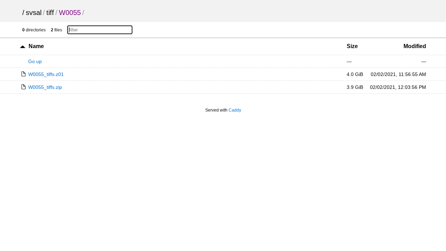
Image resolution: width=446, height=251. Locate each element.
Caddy (235, 110)
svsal (33, 12)
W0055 (70, 12)
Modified (414, 46)
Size (352, 46)
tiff (50, 12)
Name (36, 46)
